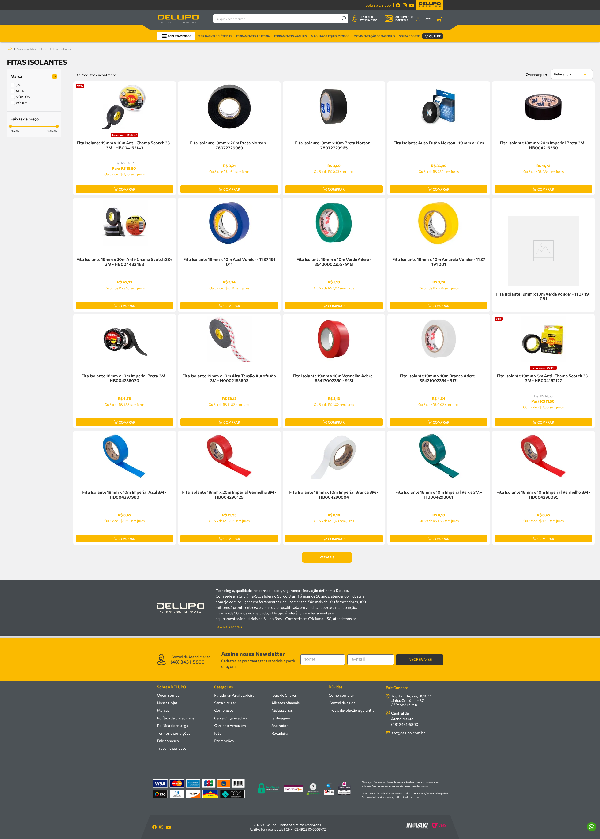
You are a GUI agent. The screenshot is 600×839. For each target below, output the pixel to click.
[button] (34, 76)
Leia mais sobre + (229, 627)
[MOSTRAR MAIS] (327, 557)
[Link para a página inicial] (9, 49)
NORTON (23, 97)
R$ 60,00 (52, 130)
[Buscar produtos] (344, 18)
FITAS (44, 48)
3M (18, 85)
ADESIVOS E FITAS (26, 48)
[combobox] (280, 18)
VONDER (23, 103)
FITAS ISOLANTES (62, 48)
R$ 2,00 (15, 130)
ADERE (21, 91)
